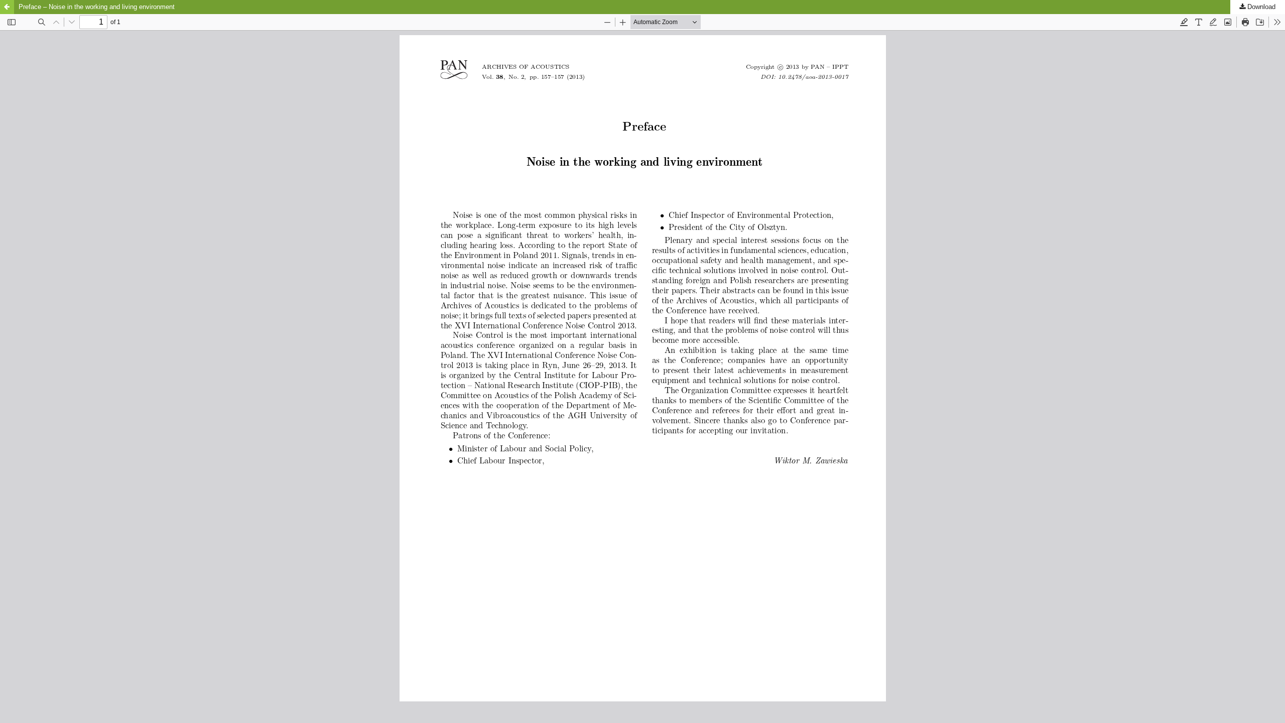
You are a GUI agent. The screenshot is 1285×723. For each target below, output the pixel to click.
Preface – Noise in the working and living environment (97, 7)
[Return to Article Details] (7, 7)
